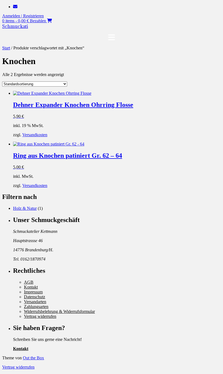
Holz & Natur (25, 208)
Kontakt (31, 287)
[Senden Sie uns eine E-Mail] (15, 6)
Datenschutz (34, 296)
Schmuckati (15, 26)
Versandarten (35, 301)
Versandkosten (34, 134)
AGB (28, 282)
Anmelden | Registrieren (23, 16)
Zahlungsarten (36, 306)
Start (6, 48)
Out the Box (33, 358)
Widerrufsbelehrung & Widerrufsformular (59, 311)
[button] (111, 37)
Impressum (33, 292)
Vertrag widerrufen (40, 316)
